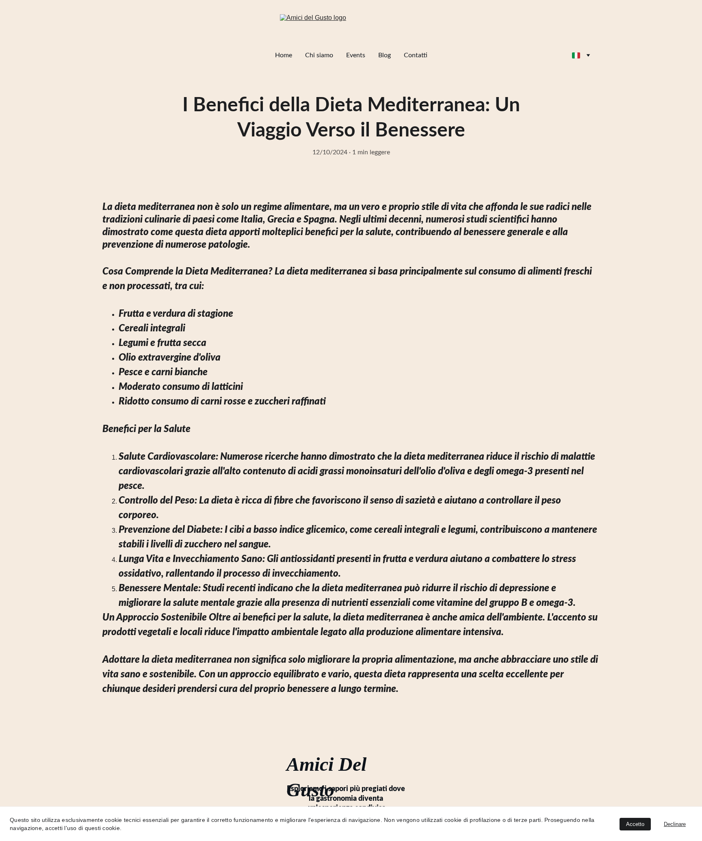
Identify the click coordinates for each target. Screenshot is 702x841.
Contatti (415, 55)
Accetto (635, 824)
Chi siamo (319, 55)
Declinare (675, 824)
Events (355, 55)
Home (283, 55)
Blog (384, 55)
